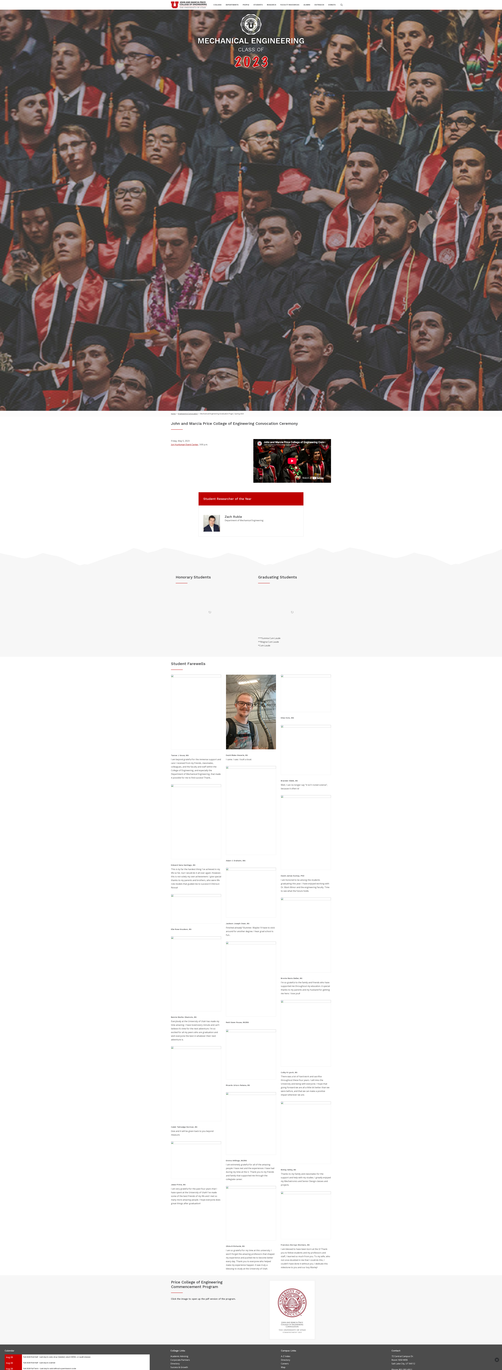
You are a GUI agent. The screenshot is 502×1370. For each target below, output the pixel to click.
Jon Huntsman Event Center (184, 444)
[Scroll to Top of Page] (497, 1359)
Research (271, 5)
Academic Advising (179, 1356)
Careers (285, 1363)
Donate (332, 5)
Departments (232, 5)
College (217, 5)
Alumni (307, 5)
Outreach (319, 5)
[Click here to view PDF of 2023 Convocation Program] (292, 1310)
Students (258, 5)
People (246, 5)
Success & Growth (179, 1367)
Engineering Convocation (188, 414)
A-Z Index (285, 1356)
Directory (175, 1363)
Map (283, 1367)
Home (173, 414)
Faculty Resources (289, 5)
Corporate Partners (180, 1359)
